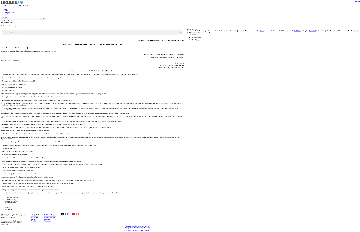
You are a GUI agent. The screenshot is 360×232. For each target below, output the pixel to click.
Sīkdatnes (47, 219)
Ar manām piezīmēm (10, 199)
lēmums (262, 31)
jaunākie (6, 14)
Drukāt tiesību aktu (10, 202)
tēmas (6, 10)
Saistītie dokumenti (192, 34)
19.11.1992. (297, 31)
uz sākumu (4, 17)
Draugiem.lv (8, 209)
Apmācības (34, 219)
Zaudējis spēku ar (196, 37)
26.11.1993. (312, 31)
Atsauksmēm (34, 217)
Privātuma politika (49, 217)
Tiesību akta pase (192, 29)
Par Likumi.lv (35, 214)
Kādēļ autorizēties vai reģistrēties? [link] (11, 26)
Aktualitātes (34, 216)
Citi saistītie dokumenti (197, 41)
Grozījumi (194, 39)
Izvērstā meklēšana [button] (6, 21)
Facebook (7, 207)
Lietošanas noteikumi (50, 216)
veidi (5, 9)
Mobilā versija (48, 214)
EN (359, 1)
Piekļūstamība (48, 221)
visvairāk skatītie (9, 12)
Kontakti (33, 221)
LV (356, 1)
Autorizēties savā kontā (8, 22)
